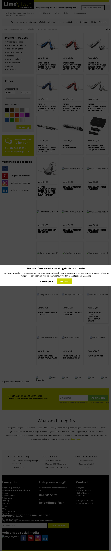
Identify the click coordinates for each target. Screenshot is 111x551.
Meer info (87, 275)
